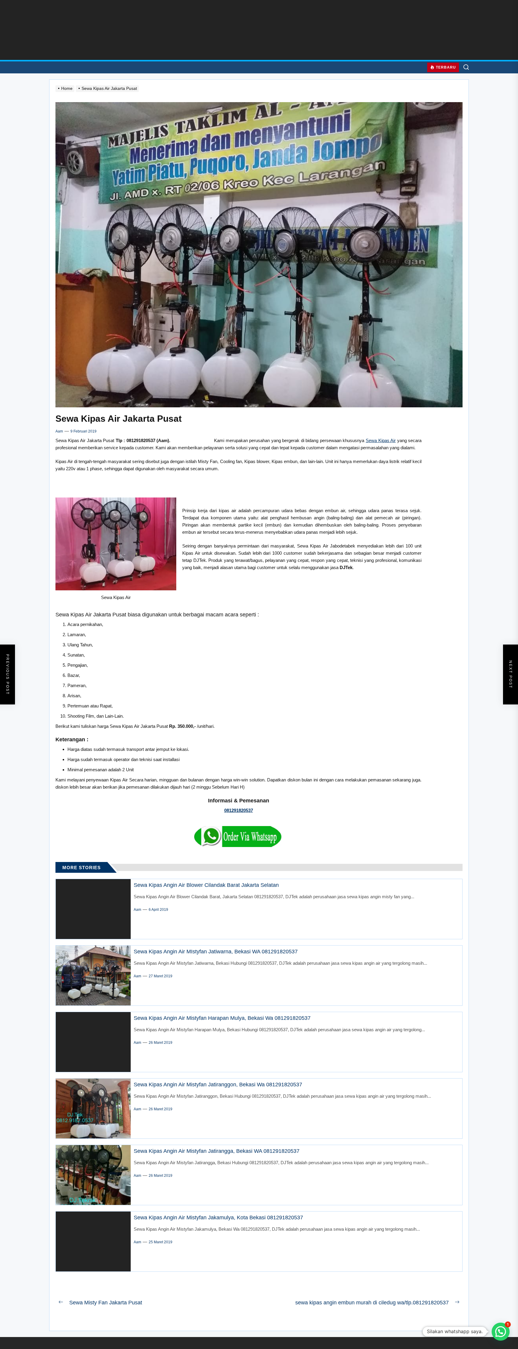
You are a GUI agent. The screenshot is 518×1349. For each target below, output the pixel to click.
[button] (501, 1332)
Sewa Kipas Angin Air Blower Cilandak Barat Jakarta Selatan (206, 885)
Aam (59, 431)
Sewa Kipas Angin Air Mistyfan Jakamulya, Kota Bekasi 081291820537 (218, 1218)
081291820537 (238, 810)
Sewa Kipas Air (381, 440)
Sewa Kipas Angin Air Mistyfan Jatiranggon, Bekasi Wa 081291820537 (218, 1085)
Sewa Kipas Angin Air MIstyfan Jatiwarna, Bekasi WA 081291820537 (216, 952)
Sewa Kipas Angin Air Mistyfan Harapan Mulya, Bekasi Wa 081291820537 (222, 1018)
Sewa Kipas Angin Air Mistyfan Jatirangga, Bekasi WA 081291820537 (216, 1151)
